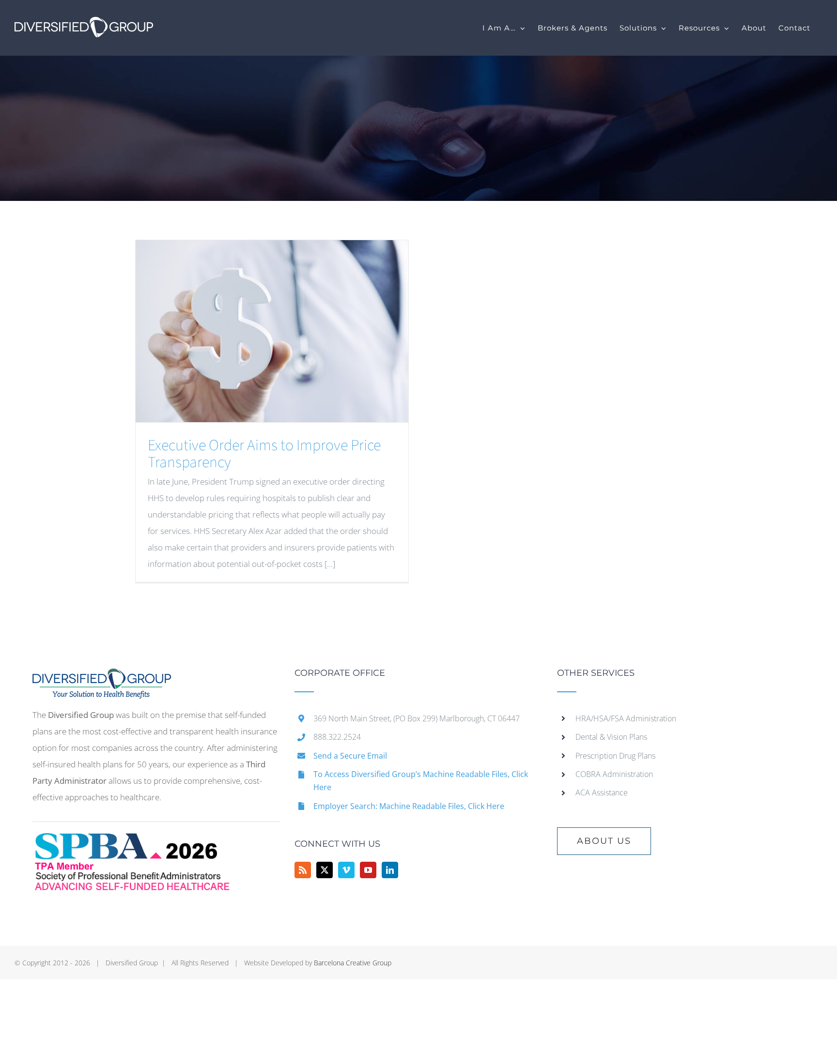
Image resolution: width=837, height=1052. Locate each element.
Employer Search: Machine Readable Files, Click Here (408, 806)
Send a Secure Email (350, 755)
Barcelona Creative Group (352, 962)
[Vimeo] (346, 870)
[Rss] (302, 870)
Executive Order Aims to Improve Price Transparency (264, 453)
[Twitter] (324, 870)
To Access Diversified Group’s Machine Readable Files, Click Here (420, 781)
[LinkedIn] (390, 870)
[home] (101, 676)
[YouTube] (368, 870)
